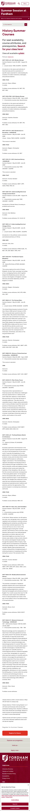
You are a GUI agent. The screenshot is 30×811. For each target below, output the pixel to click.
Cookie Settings (15, 799)
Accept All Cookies (14, 808)
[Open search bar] (19, 3)
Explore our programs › (15, 740)
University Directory (7, 769)
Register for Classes (15, 733)
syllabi (21, 53)
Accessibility (5, 776)
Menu (25, 3)
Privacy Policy (6, 778)
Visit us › (15, 745)
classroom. (11, 57)
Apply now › (15, 750)
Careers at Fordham (7, 771)
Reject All (15, 804)
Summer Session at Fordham (13, 12)
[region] (15, 797)
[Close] (28, 785)
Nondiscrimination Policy (9, 773)
